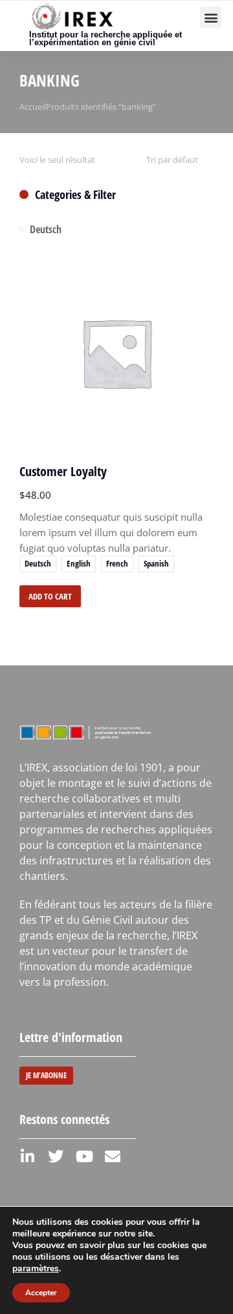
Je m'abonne (46, 1075)
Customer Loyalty (63, 471)
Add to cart (50, 596)
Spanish (156, 563)
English (79, 563)
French (117, 563)
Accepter (41, 1293)
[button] (210, 17)
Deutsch (38, 563)
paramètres (35, 1269)
